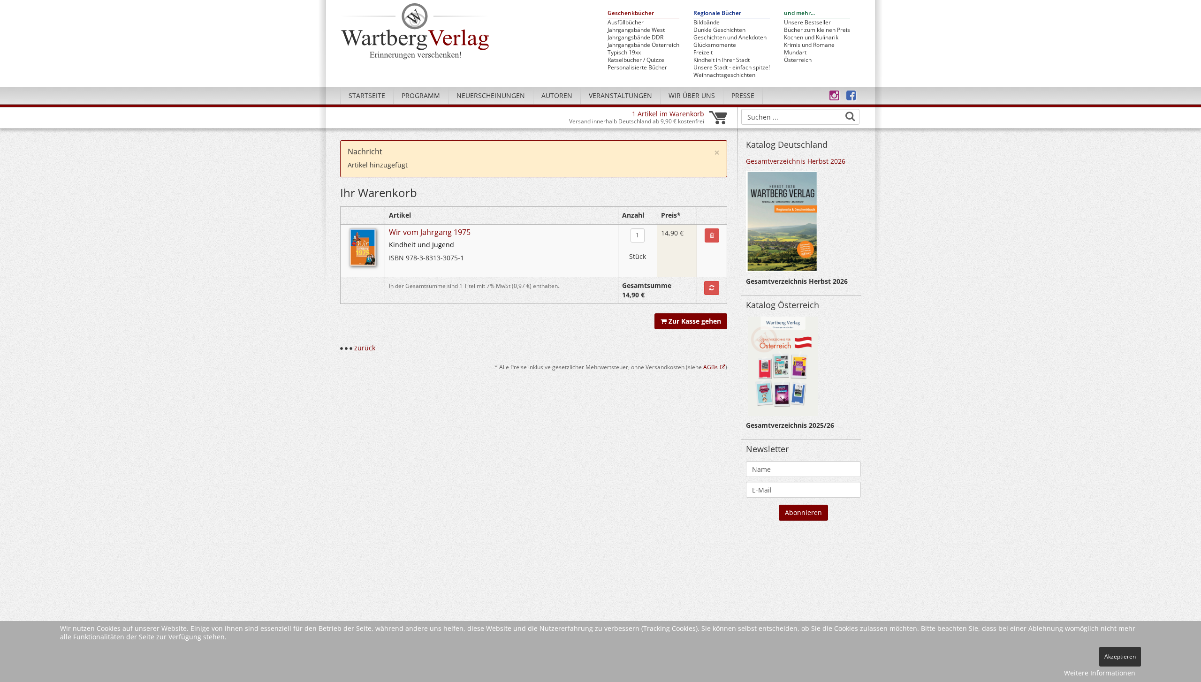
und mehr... (799, 13)
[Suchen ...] (850, 116)
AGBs (710, 367)
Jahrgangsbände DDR (635, 37)
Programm (421, 95)
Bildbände (706, 22)
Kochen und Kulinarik (811, 37)
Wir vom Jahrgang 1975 (430, 232)
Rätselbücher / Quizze (636, 60)
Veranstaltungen (620, 95)
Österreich (798, 60)
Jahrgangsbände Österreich (643, 45)
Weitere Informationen (1099, 672)
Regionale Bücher (717, 13)
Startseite (367, 95)
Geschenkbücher (631, 13)
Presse (742, 95)
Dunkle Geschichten (719, 30)
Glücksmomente (714, 45)
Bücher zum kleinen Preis (817, 30)
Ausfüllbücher (626, 22)
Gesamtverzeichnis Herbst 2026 (795, 161)
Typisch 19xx (624, 52)
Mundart (795, 52)
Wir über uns (692, 95)
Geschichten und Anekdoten (730, 37)
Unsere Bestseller (807, 22)
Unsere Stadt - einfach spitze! (731, 67)
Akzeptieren (1120, 656)
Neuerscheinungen (490, 95)
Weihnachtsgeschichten (724, 75)
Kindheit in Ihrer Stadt (721, 60)
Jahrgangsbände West (636, 30)
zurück (364, 347)
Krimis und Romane (809, 45)
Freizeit (703, 52)
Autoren (556, 95)
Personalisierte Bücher (637, 67)
